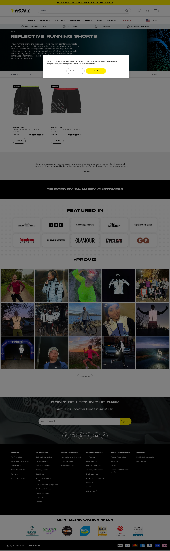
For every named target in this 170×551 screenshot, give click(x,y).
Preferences (75, 71)
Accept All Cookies (96, 71)
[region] (86, 66)
